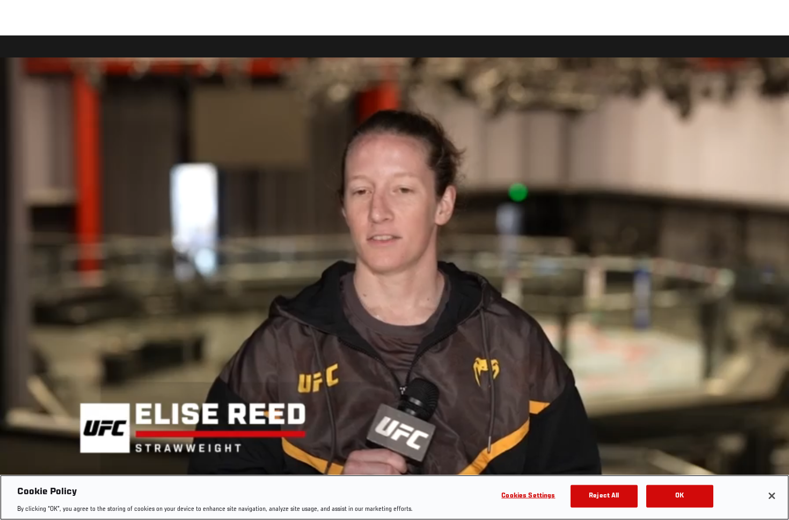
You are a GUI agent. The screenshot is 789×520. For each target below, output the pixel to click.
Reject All (604, 495)
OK (679, 495)
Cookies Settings (528, 495)
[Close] (772, 496)
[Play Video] (395, 280)
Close (768, 56)
